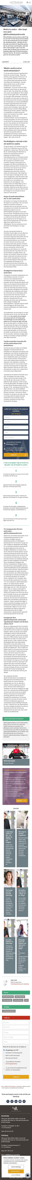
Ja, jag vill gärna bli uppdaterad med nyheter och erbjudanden (15, 449)
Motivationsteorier (8, 996)
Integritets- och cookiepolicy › (10, 1163)
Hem (2, 1086)
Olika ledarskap (7, 1000)
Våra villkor (12, 1177)
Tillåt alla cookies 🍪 (16, 1171)
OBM (26, 1000)
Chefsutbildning (18, 1000)
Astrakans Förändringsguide (14, 1053)
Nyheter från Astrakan (10, 1086)
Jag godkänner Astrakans (13, 443)
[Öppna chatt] (27, 1175)
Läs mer (19, 800)
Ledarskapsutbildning (9, 1011)
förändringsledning (16, 984)
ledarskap (26, 984)
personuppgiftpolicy (12, 444)
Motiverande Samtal (11, 1058)
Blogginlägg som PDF (12, 1050)
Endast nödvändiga (16, 1166)
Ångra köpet (19, 1177)
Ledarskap (5, 62)
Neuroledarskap (20, 996)
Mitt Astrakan (6, 1122)
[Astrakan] (16, 2)
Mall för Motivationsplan (13, 1055)
